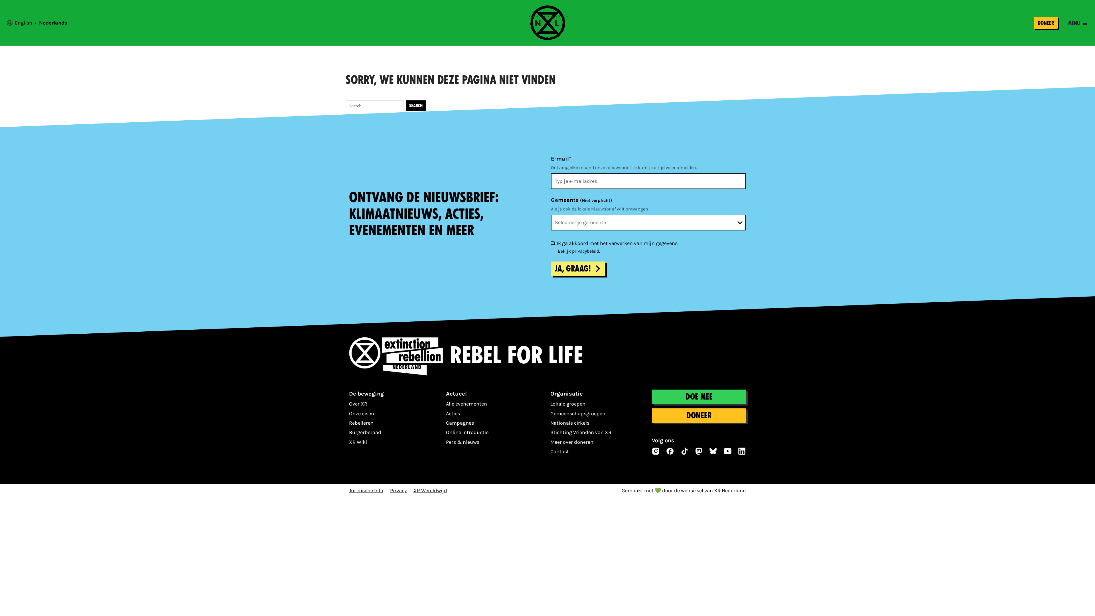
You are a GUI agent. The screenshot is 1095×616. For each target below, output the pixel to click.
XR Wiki (358, 442)
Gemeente (581, 200)
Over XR (358, 404)
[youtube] (728, 451)
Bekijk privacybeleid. (579, 251)
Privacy (398, 490)
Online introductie (467, 432)
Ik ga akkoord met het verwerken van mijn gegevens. (617, 243)
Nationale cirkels (569, 423)
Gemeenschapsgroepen (577, 413)
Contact (559, 451)
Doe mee (699, 397)
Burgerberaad (365, 432)
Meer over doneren (571, 442)
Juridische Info (366, 490)
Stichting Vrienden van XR (580, 432)
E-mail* (561, 158)
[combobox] (648, 222)
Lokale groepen (567, 404)
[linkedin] (742, 451)
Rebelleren (361, 423)
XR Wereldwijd (430, 490)
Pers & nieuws (462, 442)
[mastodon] (699, 451)
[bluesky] (713, 451)
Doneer (1046, 23)
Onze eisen (361, 413)
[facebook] (670, 451)
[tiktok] (685, 451)
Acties (453, 413)
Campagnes (460, 423)
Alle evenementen (466, 404)
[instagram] (656, 451)
